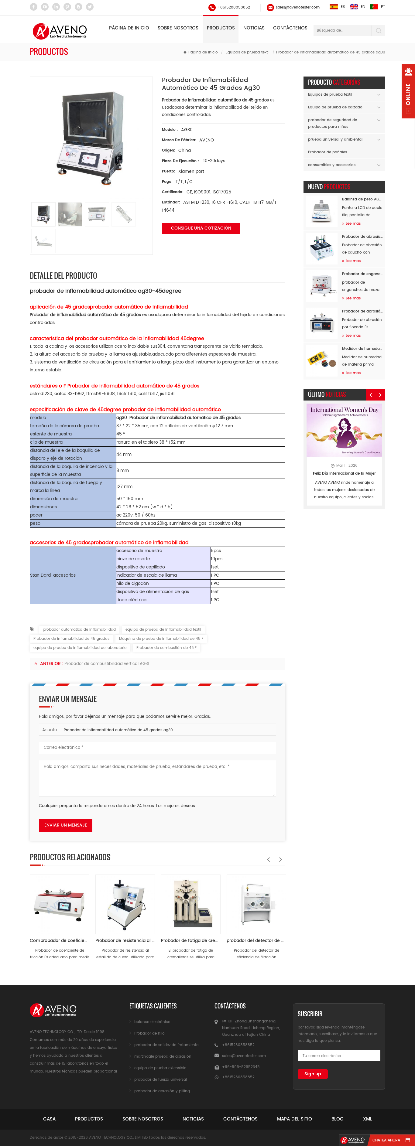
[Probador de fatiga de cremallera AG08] (190, 901)
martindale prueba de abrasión (162, 1056)
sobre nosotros (142, 1119)
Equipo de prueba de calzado (335, 107)
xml (367, 1119)
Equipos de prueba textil (247, 52)
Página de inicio (129, 28)
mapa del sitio (294, 1119)
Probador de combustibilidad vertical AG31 (106, 664)
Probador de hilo (149, 1033)
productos (89, 1119)
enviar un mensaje (65, 825)
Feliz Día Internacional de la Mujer (344, 473)
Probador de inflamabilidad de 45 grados (71, 639)
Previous (267, 856)
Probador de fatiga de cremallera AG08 (191, 940)
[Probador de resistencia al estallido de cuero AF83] (125, 901)
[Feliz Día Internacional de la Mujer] (344, 430)
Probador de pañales (327, 152)
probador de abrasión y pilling (162, 1091)
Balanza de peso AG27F (362, 199)
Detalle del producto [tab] (63, 275)
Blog (337, 1119)
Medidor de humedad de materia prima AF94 (362, 349)
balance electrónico (152, 1022)
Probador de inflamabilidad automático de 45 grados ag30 (118, 730)
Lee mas (353, 224)
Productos (221, 28)
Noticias (254, 28)
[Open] (408, 91)
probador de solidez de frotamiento (166, 1045)
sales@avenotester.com (298, 7)
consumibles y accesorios (331, 165)
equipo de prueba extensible (160, 1068)
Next (279, 856)
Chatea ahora (386, 1140)
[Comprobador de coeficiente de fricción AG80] (59, 901)
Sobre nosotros (178, 28)
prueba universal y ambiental (335, 139)
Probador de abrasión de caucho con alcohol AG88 (362, 237)
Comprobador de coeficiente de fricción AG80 (59, 940)
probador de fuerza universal (160, 1080)
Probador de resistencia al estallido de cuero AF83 (125, 940)
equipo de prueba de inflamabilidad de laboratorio (80, 648)
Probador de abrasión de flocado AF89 (362, 311)
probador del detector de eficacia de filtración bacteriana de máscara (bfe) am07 (256, 940)
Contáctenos (290, 28)
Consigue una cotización (201, 228)
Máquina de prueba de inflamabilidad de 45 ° (161, 639)
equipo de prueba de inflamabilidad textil (163, 630)
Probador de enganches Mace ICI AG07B (362, 274)
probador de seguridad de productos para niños (332, 123)
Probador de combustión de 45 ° (166, 648)
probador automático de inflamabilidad (79, 630)
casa (49, 1119)
